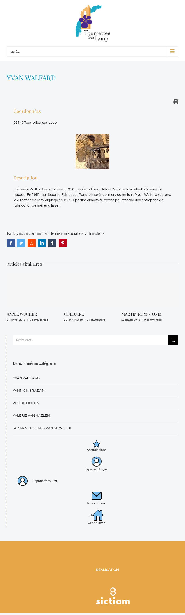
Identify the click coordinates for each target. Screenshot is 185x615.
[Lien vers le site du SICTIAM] (113, 595)
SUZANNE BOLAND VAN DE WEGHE (42, 441)
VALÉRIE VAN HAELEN (31, 429)
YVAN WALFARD (26, 391)
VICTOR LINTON (26, 416)
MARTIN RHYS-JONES (95, 314)
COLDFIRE (27, 314)
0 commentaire (49, 319)
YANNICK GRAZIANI (29, 404)
